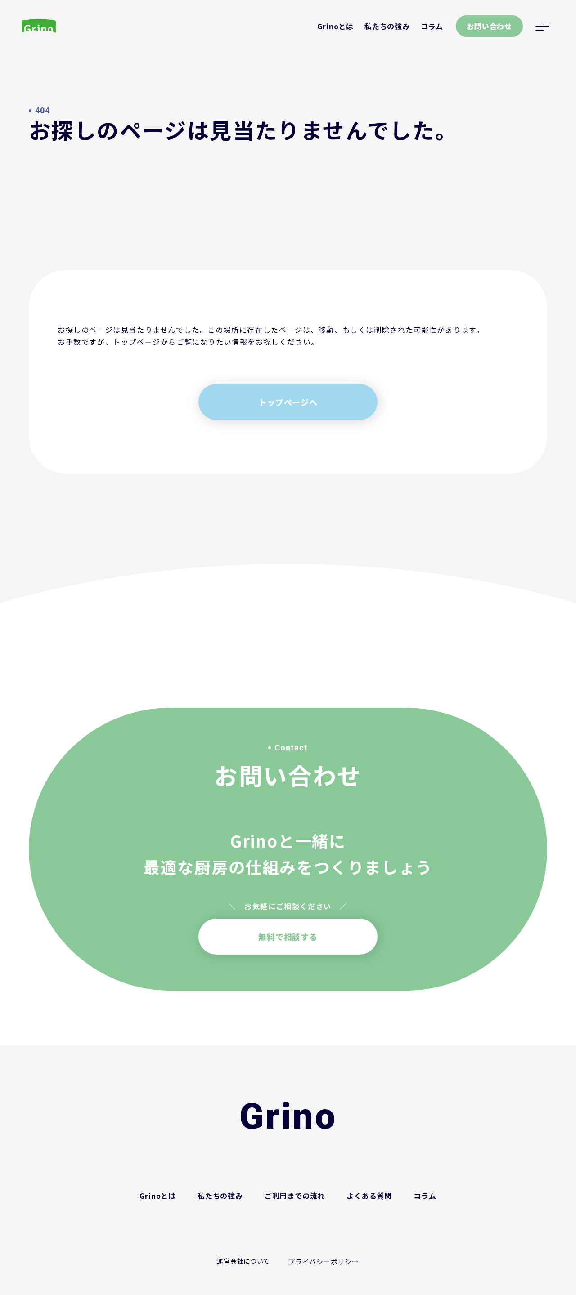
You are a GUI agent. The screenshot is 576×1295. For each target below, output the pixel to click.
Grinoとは (335, 26)
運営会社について (243, 1261)
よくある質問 (369, 1195)
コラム (432, 26)
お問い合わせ (489, 26)
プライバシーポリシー (323, 1261)
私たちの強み (387, 26)
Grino (288, 1116)
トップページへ (288, 402)
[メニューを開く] (542, 26)
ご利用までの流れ (295, 1195)
